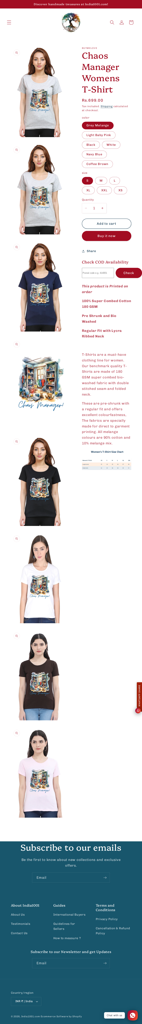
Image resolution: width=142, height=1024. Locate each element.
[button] (9, 22)
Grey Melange (97, 125)
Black (90, 144)
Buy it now (106, 236)
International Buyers (69, 914)
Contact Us (19, 933)
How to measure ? (67, 938)
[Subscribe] (105, 878)
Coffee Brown (97, 164)
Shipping (107, 106)
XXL (104, 190)
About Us (18, 914)
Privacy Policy (107, 919)
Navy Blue (94, 154)
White (111, 144)
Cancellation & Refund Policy (113, 931)
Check (128, 273)
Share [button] (91, 251)
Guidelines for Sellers (64, 926)
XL (88, 190)
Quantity (88, 199)
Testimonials (20, 923)
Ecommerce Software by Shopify (61, 1016)
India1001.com (30, 1016)
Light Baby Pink (98, 135)
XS (120, 190)
